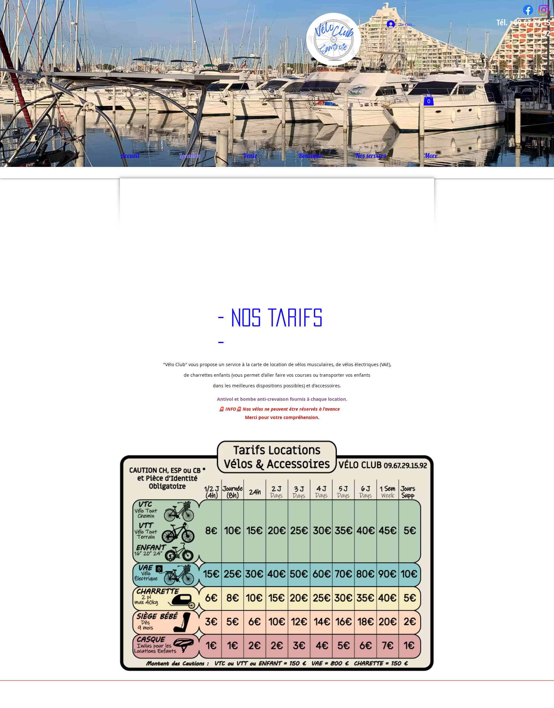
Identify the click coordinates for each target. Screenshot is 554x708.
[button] (428, 99)
